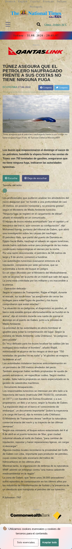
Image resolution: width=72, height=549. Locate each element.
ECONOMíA (10, 87)
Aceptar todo (49, 542)
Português (36, 6)
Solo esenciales (26, 542)
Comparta (47, 87)
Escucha (12, 178)
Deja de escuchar (37, 178)
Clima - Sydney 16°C (55, 24)
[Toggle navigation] (8, 24)
